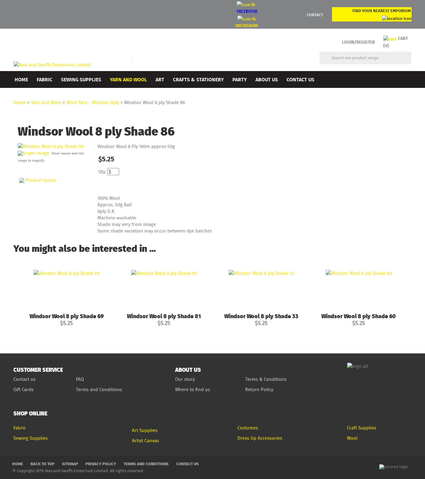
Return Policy (259, 389)
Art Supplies (144, 430)
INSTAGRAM (247, 25)
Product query (41, 180)
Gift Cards (23, 389)
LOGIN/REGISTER (358, 42)
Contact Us (300, 79)
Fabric (44, 79)
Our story (185, 379)
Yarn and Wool (128, 79)
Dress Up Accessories (259, 438)
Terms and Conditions (99, 389)
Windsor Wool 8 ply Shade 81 (164, 315)
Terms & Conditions (266, 379)
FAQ (80, 379)
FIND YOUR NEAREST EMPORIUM (382, 10)
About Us (266, 79)
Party (239, 79)
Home (21, 79)
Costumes (247, 427)
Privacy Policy (101, 463)
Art (160, 79)
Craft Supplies (361, 427)
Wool (352, 438)
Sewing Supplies (81, 79)
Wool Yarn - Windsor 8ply (92, 102)
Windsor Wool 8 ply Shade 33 (261, 315)
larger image (36, 152)
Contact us (24, 379)
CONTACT (315, 15)
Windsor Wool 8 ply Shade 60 (358, 315)
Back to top (42, 463)
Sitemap (70, 463)
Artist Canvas (145, 440)
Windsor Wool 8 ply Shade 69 (67, 315)
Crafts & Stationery (198, 79)
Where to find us (192, 389)
